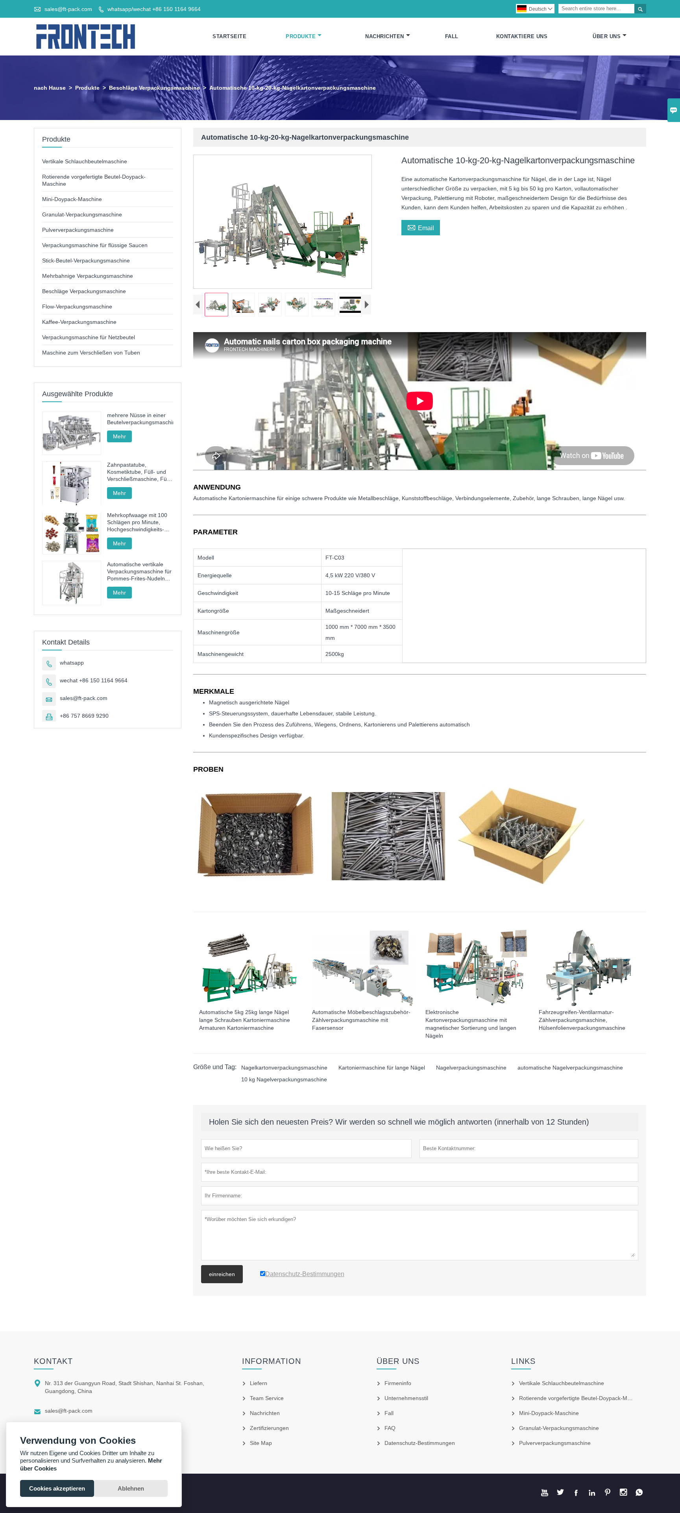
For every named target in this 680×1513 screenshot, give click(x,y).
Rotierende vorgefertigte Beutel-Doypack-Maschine (583, 1398)
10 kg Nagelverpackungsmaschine (284, 1079)
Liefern (258, 1383)
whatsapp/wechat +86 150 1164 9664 (154, 9)
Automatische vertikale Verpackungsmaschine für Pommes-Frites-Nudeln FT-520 (139, 571)
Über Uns (607, 36)
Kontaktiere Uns (522, 36)
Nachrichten (384, 36)
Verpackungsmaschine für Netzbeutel (88, 337)
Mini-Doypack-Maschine (72, 199)
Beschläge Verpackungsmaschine (154, 88)
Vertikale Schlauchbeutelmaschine (84, 161)
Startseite (229, 36)
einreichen (222, 1274)
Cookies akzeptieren (57, 1488)
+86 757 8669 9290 (84, 716)
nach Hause (50, 88)
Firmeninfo (397, 1383)
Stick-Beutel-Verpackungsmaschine (86, 260)
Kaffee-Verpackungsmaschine (79, 322)
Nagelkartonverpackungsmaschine (284, 1067)
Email (420, 227)
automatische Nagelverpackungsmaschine (570, 1067)
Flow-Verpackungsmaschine (77, 306)
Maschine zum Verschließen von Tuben (91, 352)
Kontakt (53, 1361)
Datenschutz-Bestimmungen (419, 1443)
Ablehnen (131, 1488)
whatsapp (72, 663)
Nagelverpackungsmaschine (471, 1067)
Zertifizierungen (269, 1428)
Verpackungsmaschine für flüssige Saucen (95, 245)
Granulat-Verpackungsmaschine (82, 214)
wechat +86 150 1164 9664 (94, 680)
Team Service (267, 1398)
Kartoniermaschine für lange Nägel (381, 1067)
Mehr (119, 436)
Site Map (261, 1443)
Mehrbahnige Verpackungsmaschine (87, 276)
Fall (451, 36)
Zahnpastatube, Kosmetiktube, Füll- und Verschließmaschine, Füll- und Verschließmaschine (139, 472)
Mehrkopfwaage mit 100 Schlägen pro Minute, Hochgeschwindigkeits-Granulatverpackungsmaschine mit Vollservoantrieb (140, 522)
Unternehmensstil (406, 1398)
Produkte (301, 36)
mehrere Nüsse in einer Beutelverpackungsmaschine (140, 418)
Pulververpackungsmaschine (78, 230)
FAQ (389, 1428)
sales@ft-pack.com (68, 9)
